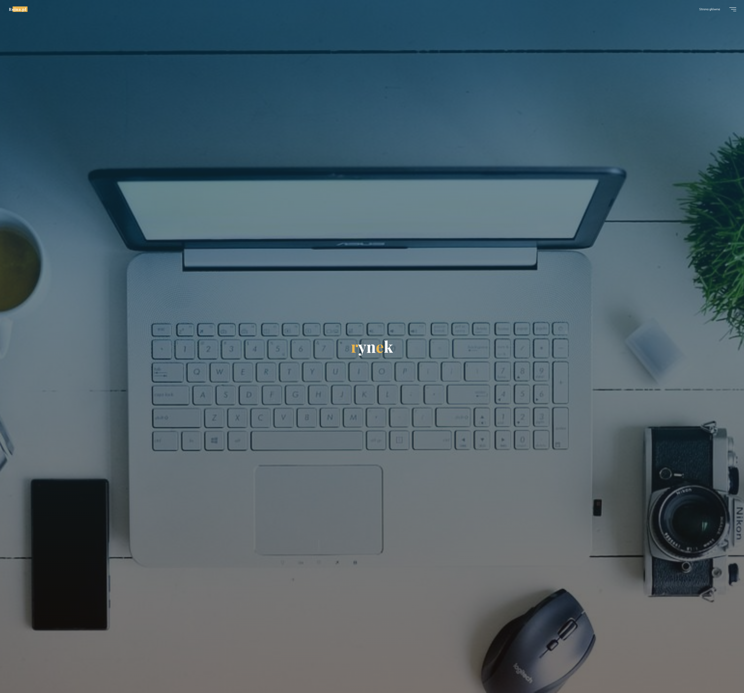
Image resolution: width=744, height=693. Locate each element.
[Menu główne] (732, 9)
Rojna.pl (17, 9)
